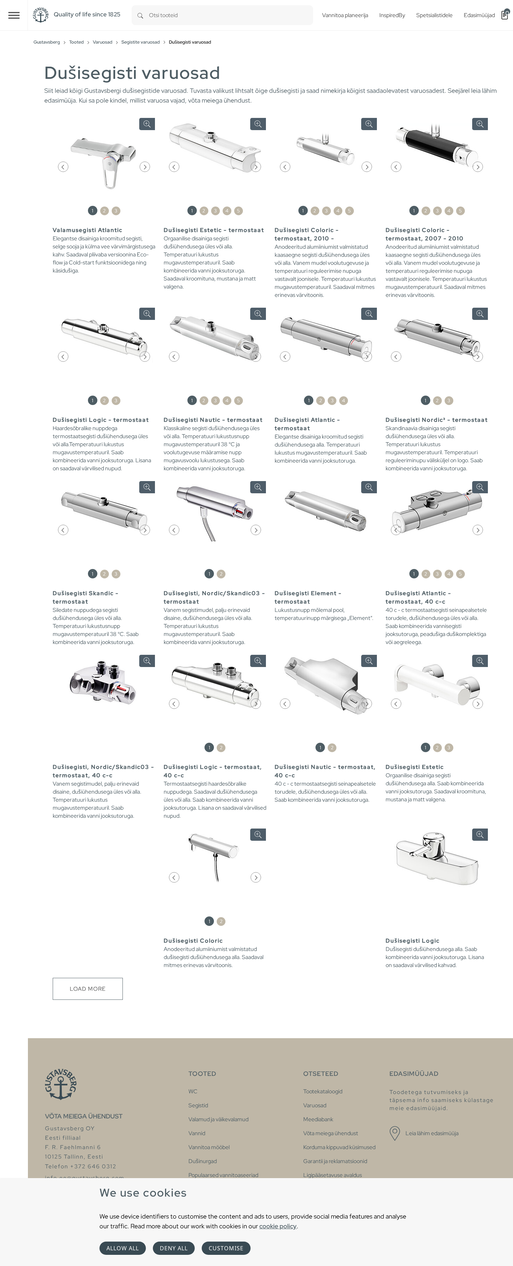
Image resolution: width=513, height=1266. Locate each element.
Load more (88, 988)
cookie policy (278, 1226)
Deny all (174, 1248)
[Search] (140, 15)
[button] (63, 167)
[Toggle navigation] (14, 15)
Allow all (122, 1248)
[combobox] (231, 15)
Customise (226, 1248)
